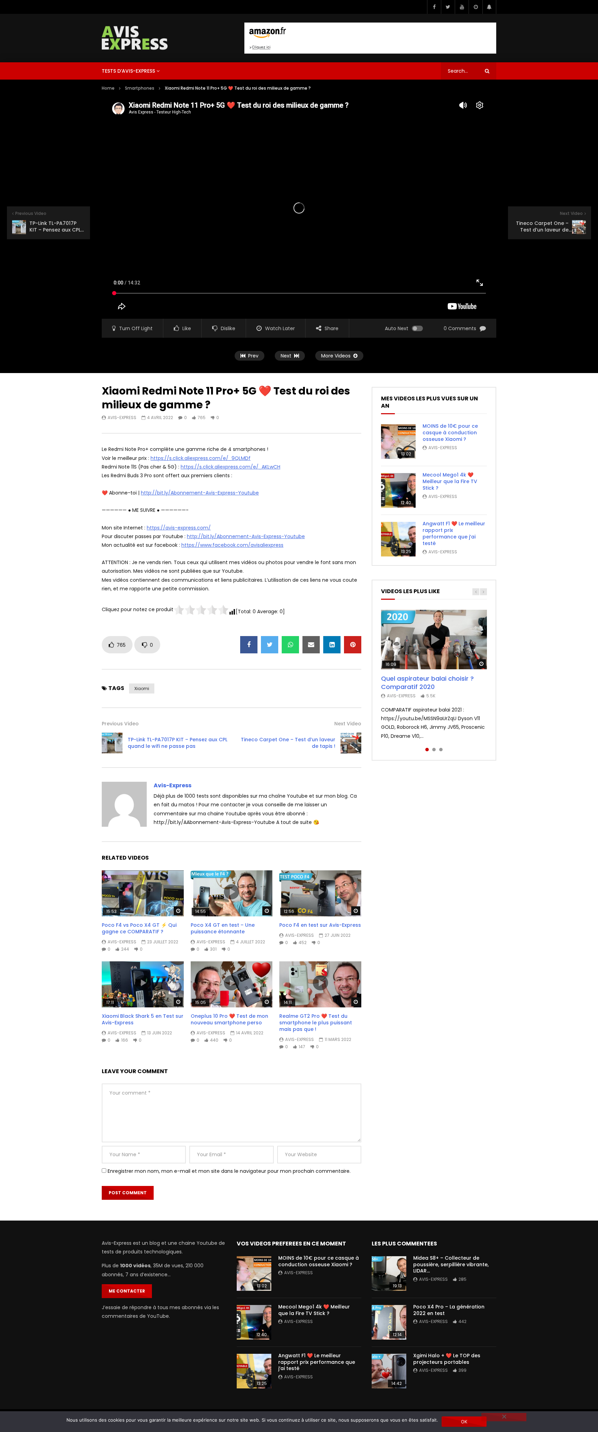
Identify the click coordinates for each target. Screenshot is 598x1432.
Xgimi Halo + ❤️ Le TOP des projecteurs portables (446, 1359)
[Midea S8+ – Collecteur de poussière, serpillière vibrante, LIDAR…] (389, 1273)
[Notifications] (489, 7)
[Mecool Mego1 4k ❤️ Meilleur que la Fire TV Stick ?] (398, 490)
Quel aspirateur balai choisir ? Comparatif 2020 (427, 682)
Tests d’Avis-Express (128, 70)
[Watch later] (475, 7)
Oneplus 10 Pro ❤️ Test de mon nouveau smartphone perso (229, 1019)
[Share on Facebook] (248, 644)
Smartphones (139, 88)
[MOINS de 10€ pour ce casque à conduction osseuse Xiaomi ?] (398, 441)
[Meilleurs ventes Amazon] (370, 38)
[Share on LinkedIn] (332, 644)
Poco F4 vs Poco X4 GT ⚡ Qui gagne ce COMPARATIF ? (139, 928)
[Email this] (311, 644)
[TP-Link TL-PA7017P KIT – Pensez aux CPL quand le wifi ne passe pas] (112, 743)
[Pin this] (352, 644)
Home (108, 88)
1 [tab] (427, 749)
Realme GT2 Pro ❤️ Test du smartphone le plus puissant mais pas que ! (315, 1023)
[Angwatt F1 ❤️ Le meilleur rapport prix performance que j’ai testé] (398, 539)
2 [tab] (434, 749)
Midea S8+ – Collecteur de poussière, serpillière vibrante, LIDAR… (451, 1264)
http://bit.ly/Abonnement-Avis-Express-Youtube (200, 492)
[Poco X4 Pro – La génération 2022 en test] (389, 1322)
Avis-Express (122, 417)
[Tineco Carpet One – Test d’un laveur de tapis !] (351, 743)
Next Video (347, 723)
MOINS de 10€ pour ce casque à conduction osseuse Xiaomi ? (450, 433)
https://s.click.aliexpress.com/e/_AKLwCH (230, 466)
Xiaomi (141, 688)
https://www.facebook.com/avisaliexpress (232, 545)
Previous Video (120, 723)
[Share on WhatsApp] (290, 644)
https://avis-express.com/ (179, 527)
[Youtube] (462, 7)
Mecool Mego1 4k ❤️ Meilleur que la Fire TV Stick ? (450, 481)
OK (464, 1421)
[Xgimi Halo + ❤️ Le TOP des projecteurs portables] (389, 1371)
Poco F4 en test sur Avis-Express (320, 925)
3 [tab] (441, 749)
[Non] (503, 1417)
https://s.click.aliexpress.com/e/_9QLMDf (201, 458)
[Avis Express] (135, 38)
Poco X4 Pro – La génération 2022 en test (448, 1310)
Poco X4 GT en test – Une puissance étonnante (223, 928)
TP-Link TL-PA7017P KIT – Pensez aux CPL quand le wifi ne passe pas (177, 743)
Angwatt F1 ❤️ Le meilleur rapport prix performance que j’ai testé (454, 533)
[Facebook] (434, 7)
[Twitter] (448, 7)
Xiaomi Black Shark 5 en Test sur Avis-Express (142, 1019)
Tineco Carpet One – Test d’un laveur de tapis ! (288, 743)
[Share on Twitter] (269, 644)
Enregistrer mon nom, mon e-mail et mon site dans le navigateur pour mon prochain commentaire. (229, 1171)
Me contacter (127, 1291)
